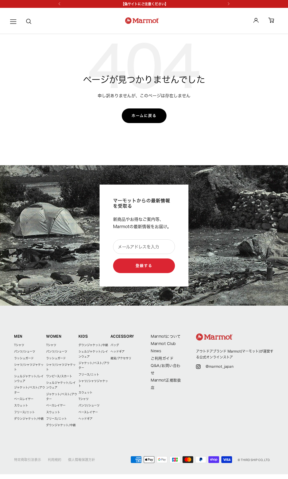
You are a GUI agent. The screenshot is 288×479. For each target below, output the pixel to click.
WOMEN (53, 336)
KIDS (83, 336)
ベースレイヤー (23, 399)
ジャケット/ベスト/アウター (29, 390)
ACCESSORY (122, 336)
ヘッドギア (85, 418)
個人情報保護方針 (81, 459)
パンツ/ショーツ (24, 351)
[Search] (28, 22)
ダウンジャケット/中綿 (29, 418)
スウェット (21, 405)
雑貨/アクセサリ (121, 358)
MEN (18, 336)
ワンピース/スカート (59, 376)
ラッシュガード (24, 358)
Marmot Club (163, 344)
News (156, 351)
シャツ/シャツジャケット (29, 367)
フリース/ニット (24, 412)
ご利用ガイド (162, 358)
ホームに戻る (144, 115)
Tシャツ (19, 345)
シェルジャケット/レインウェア (29, 378)
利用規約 (54, 459)
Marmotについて (166, 336)
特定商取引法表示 (27, 459)
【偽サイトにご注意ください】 (144, 4)
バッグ (115, 345)
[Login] (255, 21)
